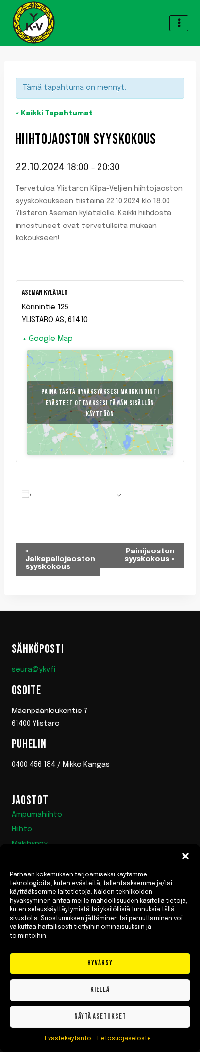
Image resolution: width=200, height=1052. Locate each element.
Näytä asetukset (100, 1016)
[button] (185, 856)
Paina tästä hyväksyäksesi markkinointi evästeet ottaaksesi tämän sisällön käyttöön (100, 402)
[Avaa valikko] (178, 23)
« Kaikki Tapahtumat (54, 113)
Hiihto (22, 829)
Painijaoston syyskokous (149, 555)
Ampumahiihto (37, 815)
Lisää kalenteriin (73, 495)
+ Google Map (47, 339)
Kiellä (100, 989)
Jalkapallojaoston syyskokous (60, 559)
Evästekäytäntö (68, 1039)
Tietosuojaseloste (123, 1039)
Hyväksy (100, 963)
